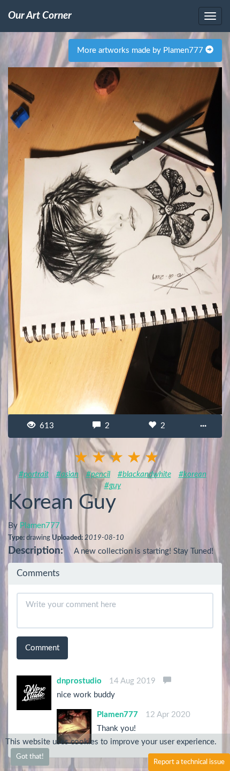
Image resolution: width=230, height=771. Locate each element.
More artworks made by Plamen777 (141, 50)
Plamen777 (40, 526)
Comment (42, 648)
